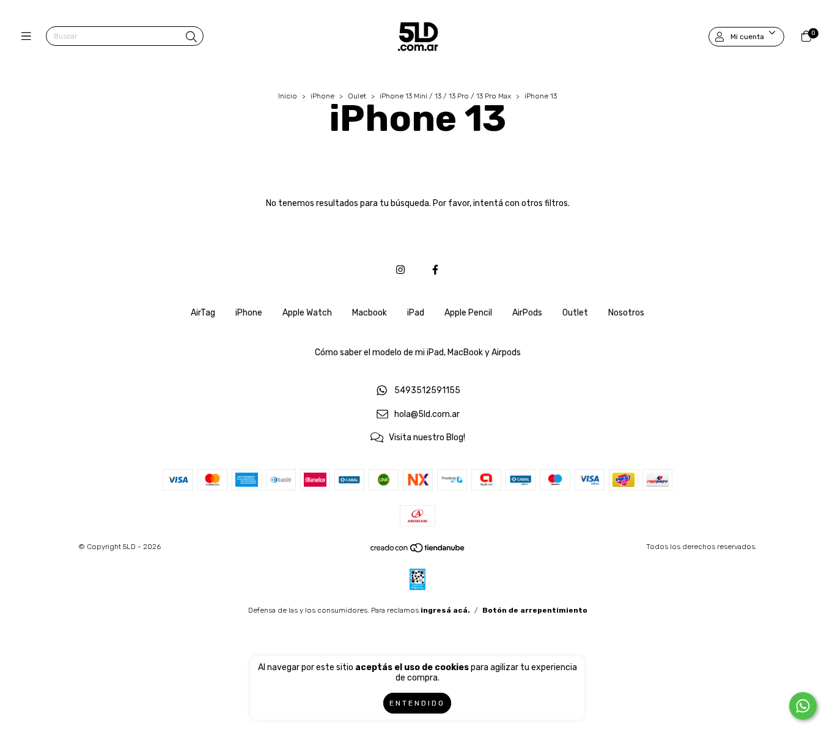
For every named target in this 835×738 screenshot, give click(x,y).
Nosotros (626, 313)
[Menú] (29, 37)
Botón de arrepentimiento (534, 610)
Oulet (358, 96)
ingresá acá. (445, 610)
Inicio (287, 96)
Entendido (417, 703)
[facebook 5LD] (435, 270)
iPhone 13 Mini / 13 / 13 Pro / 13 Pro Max (445, 96)
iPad (415, 313)
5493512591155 (427, 390)
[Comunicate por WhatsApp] (803, 706)
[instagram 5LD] (400, 270)
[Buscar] (191, 37)
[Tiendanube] (418, 551)
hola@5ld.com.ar (427, 414)
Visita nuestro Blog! (427, 438)
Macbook (369, 313)
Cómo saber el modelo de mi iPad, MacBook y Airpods (418, 352)
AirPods (527, 313)
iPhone (322, 96)
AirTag (203, 313)
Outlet (575, 313)
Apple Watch (307, 313)
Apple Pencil (468, 313)
